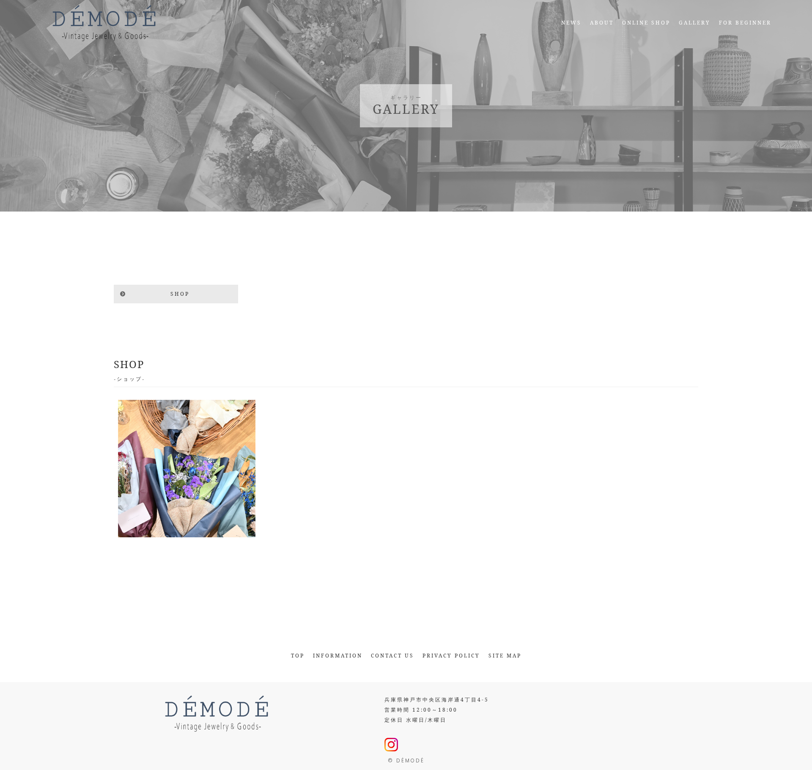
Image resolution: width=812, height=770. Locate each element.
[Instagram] (391, 746)
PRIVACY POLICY (451, 655)
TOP (297, 655)
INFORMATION (337, 655)
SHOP (179, 293)
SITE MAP (504, 655)
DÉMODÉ (410, 760)
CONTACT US (392, 655)
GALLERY (694, 22)
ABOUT (602, 22)
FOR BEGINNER (745, 22)
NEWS (571, 22)
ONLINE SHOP (646, 22)
